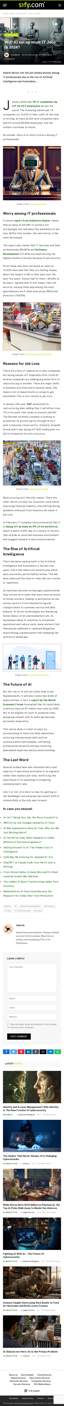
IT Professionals (23, 911)
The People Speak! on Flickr (39, 354)
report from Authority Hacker (32, 220)
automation (49, 906)
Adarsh (16, 55)
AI (28, 274)
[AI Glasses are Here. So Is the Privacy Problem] (32, 1331)
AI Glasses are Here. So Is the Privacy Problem (30, 1351)
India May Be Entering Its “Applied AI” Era (28, 857)
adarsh (7, 906)
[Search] (59, 5)
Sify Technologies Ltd (23, 1403)
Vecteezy (57, 62)
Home (5, 14)
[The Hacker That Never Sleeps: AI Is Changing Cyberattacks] (32, 1136)
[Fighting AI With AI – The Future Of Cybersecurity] (32, 1234)
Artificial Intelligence (30, 906)
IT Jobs (7, 911)
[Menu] (5, 5)
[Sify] (32, 5)
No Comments (31, 55)
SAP (29, 404)
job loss (38, 911)
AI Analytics (11, 35)
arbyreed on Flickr (38, 204)
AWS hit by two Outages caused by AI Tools (29, 822)
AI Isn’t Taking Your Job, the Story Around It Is (30, 817)
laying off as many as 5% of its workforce (32, 526)
